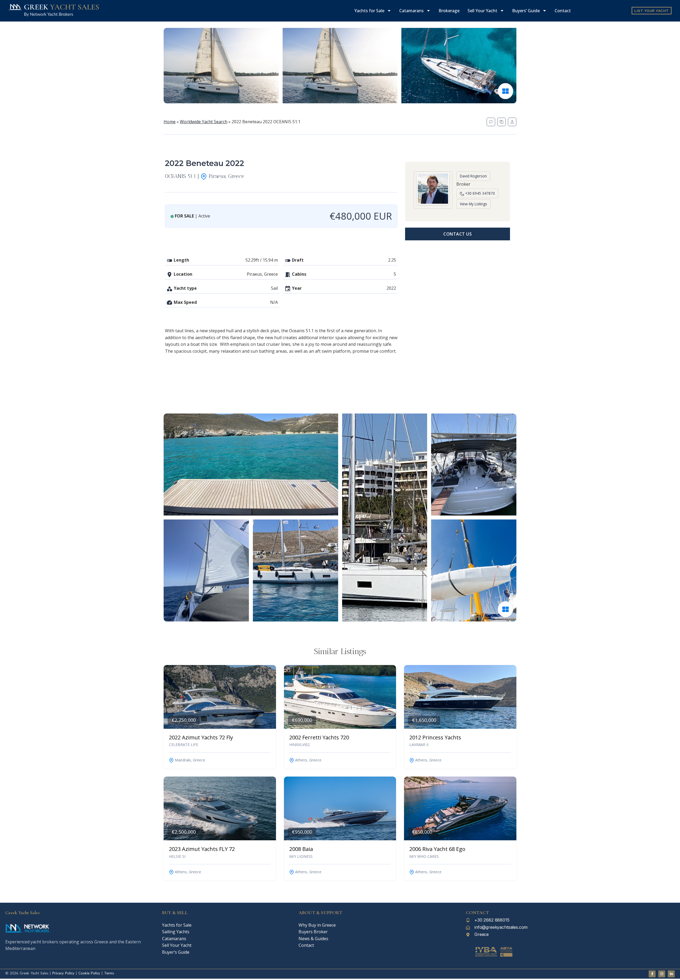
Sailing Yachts (175, 932)
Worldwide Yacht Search (203, 122)
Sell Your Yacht (482, 10)
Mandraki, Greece (189, 759)
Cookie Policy (88, 973)
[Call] (491, 122)
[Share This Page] (512, 122)
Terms (109, 973)
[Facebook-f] (652, 973)
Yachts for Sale (369, 10)
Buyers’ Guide (526, 10)
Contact (563, 10)
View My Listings (473, 203)
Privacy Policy (63, 973)
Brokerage (449, 10)
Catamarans (411, 10)
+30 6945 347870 (479, 193)
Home (170, 122)
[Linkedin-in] (671, 973)
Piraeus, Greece (225, 176)
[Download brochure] (501, 122)
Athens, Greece (307, 759)
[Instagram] (661, 973)
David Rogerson (473, 175)
